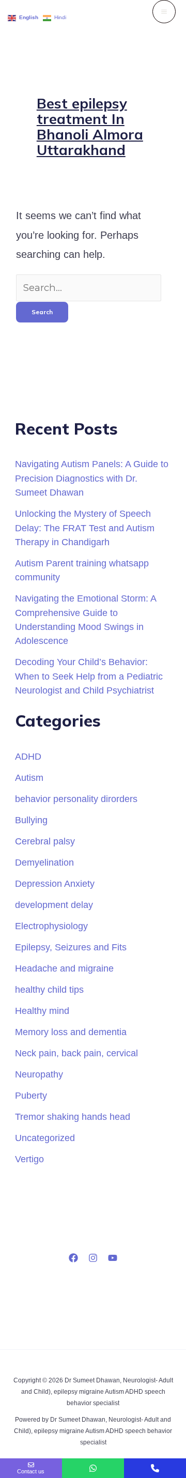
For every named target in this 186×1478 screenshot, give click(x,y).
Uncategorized (45, 1137)
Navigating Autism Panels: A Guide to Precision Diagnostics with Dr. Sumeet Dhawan (91, 478)
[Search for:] (88, 287)
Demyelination (44, 862)
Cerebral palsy (45, 841)
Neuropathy (39, 1074)
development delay (54, 904)
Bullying (31, 819)
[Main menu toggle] (164, 11)
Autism (29, 777)
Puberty (31, 1095)
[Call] (155, 1468)
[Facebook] (73, 1258)
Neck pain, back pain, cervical (76, 1053)
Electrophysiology (51, 925)
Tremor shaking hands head (72, 1116)
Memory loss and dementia (71, 1031)
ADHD (28, 756)
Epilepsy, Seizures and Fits (71, 947)
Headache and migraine (64, 968)
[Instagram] (93, 1258)
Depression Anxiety (55, 883)
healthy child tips (49, 989)
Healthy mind (42, 1010)
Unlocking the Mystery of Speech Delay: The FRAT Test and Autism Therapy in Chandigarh (84, 527)
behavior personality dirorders (76, 798)
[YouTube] (112, 1258)
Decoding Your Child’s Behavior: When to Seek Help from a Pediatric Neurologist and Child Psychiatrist (89, 676)
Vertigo (29, 1158)
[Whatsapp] (93, 1468)
